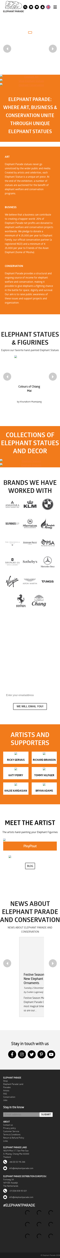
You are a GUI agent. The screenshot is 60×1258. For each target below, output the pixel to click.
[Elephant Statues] (30, 461)
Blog (30, 866)
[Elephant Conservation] (30, 85)
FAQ (5, 1093)
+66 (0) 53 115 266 (17, 1161)
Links (5, 1140)
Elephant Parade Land (13, 1084)
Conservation (9, 1096)
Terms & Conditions (11, 1134)
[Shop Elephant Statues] (30, 81)
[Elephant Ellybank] (30, 465)
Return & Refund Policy (13, 1137)
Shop (5, 1080)
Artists (6, 1090)
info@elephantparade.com (21, 1168)
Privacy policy (9, 1128)
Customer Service (11, 1131)
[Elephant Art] (30, 77)
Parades (7, 1087)
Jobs (5, 1100)
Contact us (8, 1124)
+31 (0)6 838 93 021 (18, 1190)
